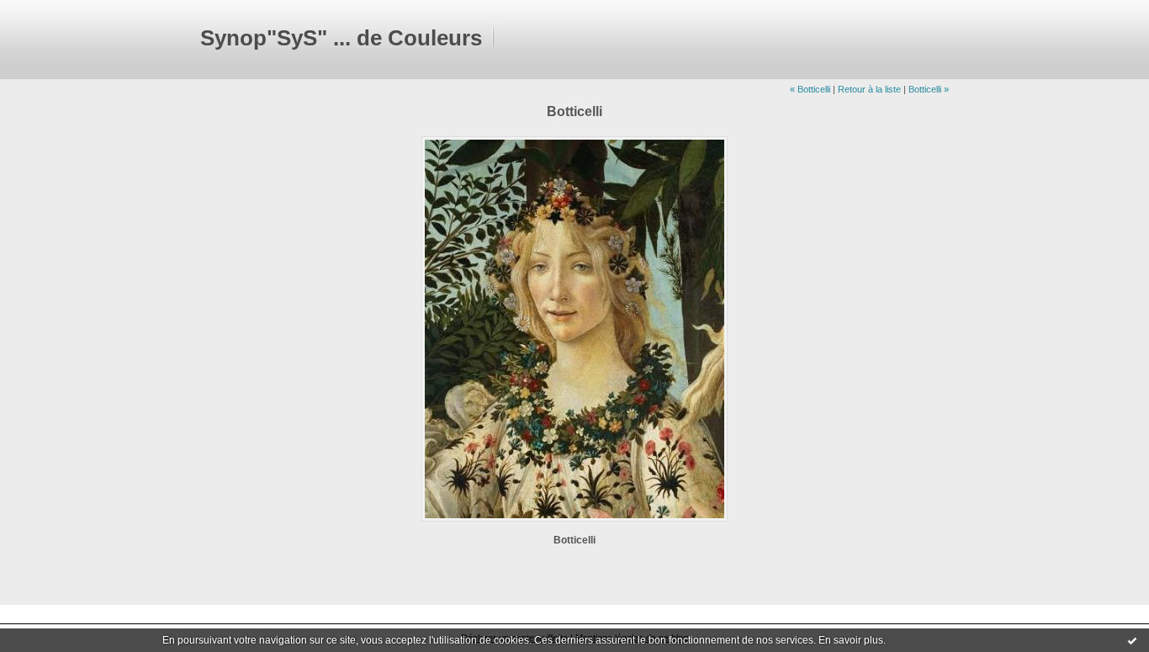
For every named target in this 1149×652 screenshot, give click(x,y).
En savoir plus (850, 640)
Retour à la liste (869, 89)
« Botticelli (810, 89)
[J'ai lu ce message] (1132, 640)
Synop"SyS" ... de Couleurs (341, 37)
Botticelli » (928, 89)
